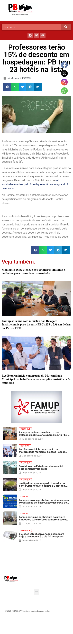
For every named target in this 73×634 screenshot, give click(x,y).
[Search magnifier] (66, 27)
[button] (7, 87)
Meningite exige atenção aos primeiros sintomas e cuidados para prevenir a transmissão (34, 271)
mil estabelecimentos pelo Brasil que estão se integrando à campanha (35, 184)
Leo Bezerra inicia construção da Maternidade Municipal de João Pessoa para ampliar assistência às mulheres (36, 379)
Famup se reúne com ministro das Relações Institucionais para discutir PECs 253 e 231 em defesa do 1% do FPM (36, 324)
